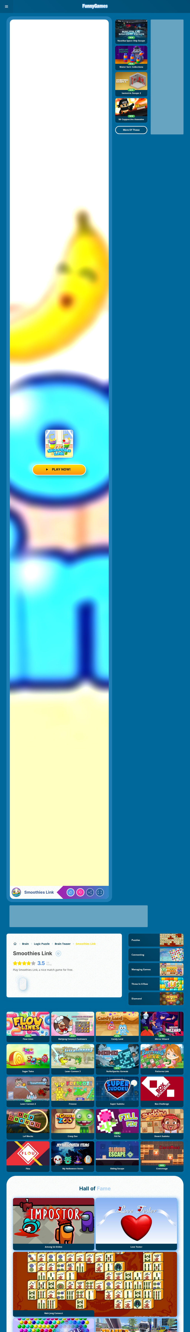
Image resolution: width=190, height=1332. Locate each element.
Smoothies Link (86, 944)
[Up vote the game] (71, 892)
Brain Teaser (63, 944)
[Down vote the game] (80, 892)
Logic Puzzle (42, 944)
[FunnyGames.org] (15, 944)
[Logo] (95, 6)
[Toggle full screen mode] (100, 892)
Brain (25, 944)
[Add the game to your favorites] (58, 953)
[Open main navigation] (6, 6)
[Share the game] (90, 892)
